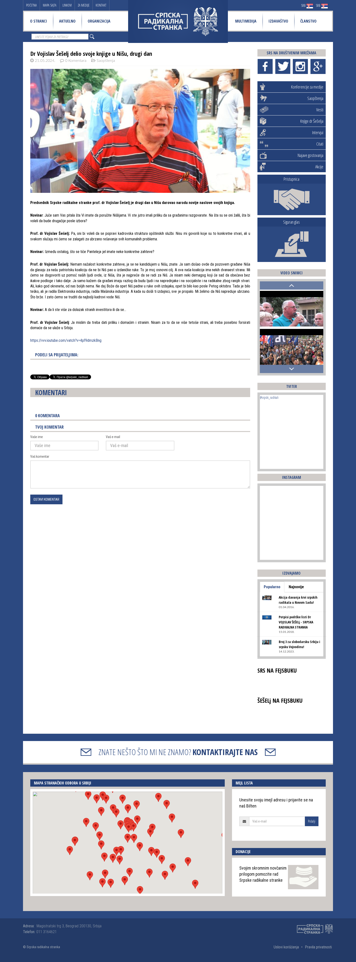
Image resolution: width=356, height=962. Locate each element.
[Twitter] (283, 66)
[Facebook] (265, 66)
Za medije (84, 5)
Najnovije (296, 587)
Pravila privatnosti (318, 947)
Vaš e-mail (113, 437)
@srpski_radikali (269, 397)
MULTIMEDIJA (245, 21)
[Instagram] (300, 66)
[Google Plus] (318, 66)
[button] (127, 838)
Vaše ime (36, 437)
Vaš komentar (39, 456)
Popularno (272, 587)
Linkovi (67, 5)
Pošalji (311, 821)
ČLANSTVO (308, 21)
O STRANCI (38, 21)
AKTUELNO (67, 21)
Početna (31, 5)
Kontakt (101, 5)
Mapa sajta (49, 5)
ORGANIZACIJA (99, 21)
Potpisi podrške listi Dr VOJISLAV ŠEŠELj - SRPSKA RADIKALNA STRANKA (296, 622)
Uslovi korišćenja (286, 947)
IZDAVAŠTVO (278, 21)
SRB (303, 5)
